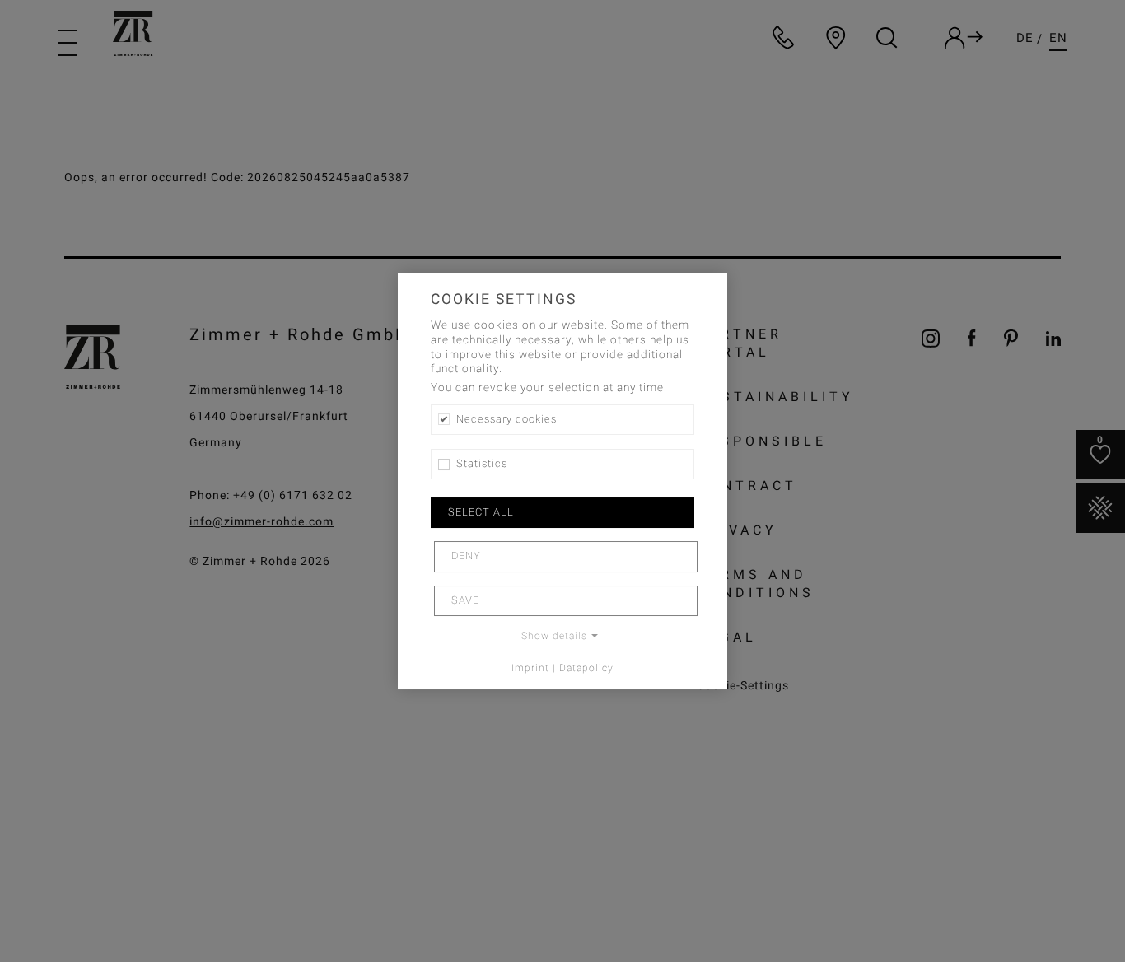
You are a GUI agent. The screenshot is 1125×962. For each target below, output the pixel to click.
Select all (481, 512)
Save (465, 600)
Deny (466, 556)
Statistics (481, 463)
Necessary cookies (506, 419)
